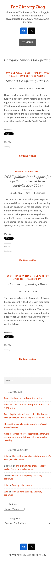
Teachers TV (34, 279)
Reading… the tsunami (22, 485)
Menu (29, 42)
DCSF (28, 73)
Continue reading (31, 155)
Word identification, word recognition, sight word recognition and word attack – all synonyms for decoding (26, 437)
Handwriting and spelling (27, 284)
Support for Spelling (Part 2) (27, 81)
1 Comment (39, 89)
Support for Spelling (32, 76)
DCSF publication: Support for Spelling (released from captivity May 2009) (27, 181)
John (28, 89)
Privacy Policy (17, 555)
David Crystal (13, 73)
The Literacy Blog (27, 6)
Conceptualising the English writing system (23, 398)
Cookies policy (37, 555)
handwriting (23, 276)
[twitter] (31, 31)
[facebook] (23, 31)
